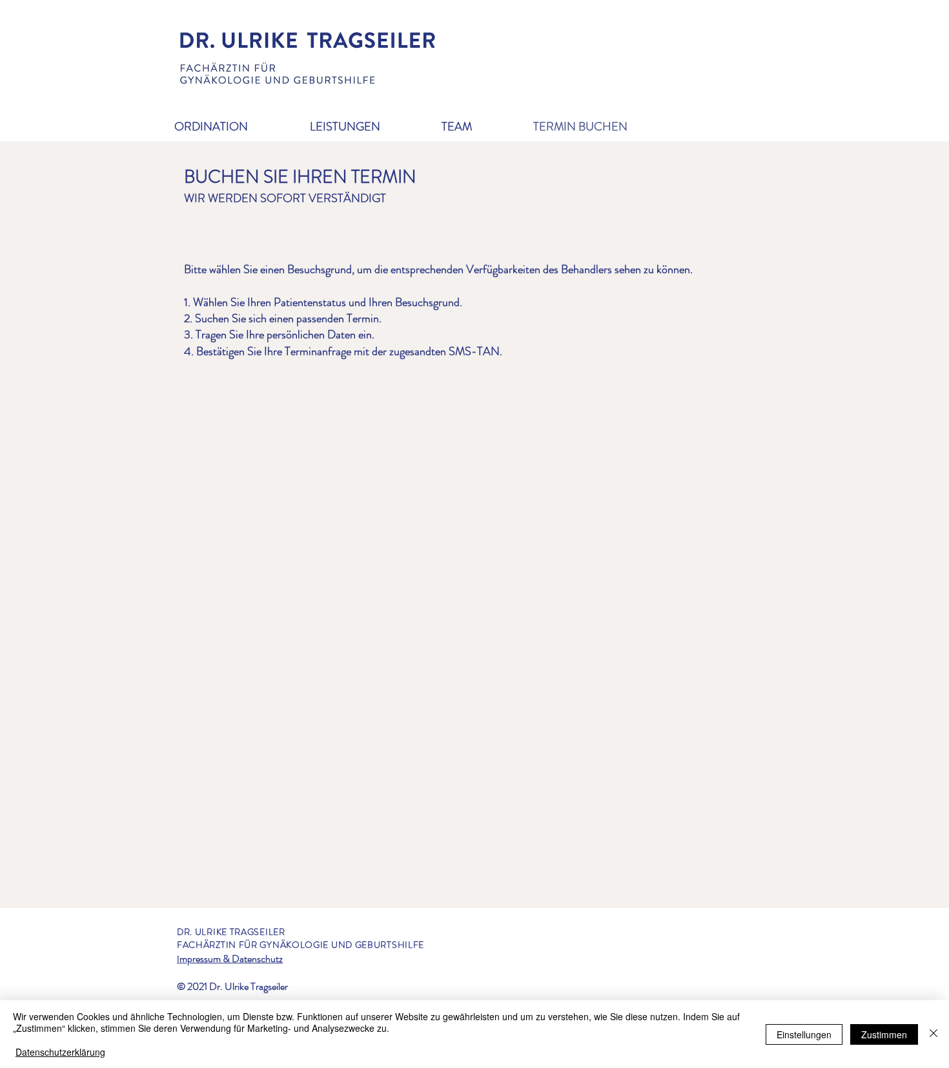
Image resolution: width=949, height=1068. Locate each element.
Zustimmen (884, 1034)
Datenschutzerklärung (60, 1051)
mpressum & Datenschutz (231, 958)
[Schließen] (933, 1034)
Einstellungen (804, 1034)
